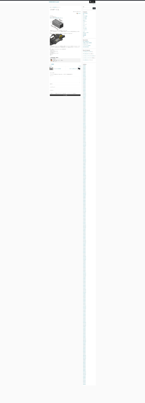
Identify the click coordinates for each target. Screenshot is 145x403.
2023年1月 (84, 124)
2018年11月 (84, 193)
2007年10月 (84, 374)
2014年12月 (84, 256)
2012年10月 (84, 292)
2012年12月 (84, 289)
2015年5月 (84, 249)
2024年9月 (84, 97)
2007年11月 (84, 373)
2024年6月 (84, 101)
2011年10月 (84, 308)
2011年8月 (84, 311)
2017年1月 (84, 223)
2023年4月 (84, 120)
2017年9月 (84, 212)
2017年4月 (84, 219)
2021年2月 (84, 156)
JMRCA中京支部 (85, 13)
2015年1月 (84, 255)
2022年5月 (84, 135)
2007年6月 (84, 380)
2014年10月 (84, 259)
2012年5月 (84, 299)
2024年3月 (84, 105)
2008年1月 (84, 370)
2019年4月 (84, 186)
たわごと (84, 25)
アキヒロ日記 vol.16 (85, 51)
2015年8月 (84, 245)
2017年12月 (84, 208)
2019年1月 (84, 190)
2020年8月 (84, 164)
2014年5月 (84, 266)
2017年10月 (84, 211)
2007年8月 (84, 377)
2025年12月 (84, 76)
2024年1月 (84, 108)
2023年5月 (84, 119)
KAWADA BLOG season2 (54, 1)
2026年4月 (84, 71)
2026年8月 (84, 65)
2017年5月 (84, 218)
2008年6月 (84, 363)
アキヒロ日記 (85, 17)
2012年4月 (84, 300)
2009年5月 (84, 348)
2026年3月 (84, 72)
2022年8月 (84, 131)
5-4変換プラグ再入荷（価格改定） (87, 42)
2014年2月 (84, 270)
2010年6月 (84, 330)
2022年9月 (84, 130)
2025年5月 (84, 86)
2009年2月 (84, 352)
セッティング (85, 24)
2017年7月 (84, 215)
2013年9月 (84, 277)
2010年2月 (84, 336)
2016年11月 (84, 226)
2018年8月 (84, 197)
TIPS (83, 14)
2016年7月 (84, 230)
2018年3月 (84, 204)
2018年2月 (84, 205)
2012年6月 (84, 297)
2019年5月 (84, 185)
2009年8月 (84, 344)
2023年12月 (84, 109)
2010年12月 (84, 322)
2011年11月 (84, 307)
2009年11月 (84, 340)
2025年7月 (84, 83)
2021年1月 (84, 157)
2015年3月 (84, 252)
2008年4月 (84, 366)
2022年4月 (84, 137)
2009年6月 (84, 347)
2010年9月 (84, 326)
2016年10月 (84, 227)
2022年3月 (84, 138)
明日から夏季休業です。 (86, 41)
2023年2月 (84, 123)
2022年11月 (84, 127)
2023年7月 (84, 116)
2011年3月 (84, 318)
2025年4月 (84, 87)
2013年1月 (84, 288)
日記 (83, 36)
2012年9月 (84, 293)
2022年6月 (84, 134)
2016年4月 (84, 234)
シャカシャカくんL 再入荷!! (86, 45)
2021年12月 (84, 142)
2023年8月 (84, 115)
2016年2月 (84, 237)
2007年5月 (84, 381)
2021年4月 (84, 153)
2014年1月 (84, 271)
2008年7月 (84, 362)
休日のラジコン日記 (85, 32)
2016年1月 (84, 238)
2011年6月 (84, 314)
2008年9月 (84, 359)
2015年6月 (84, 248)
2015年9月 (84, 244)
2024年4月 (84, 104)
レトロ (84, 31)
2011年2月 (84, 319)
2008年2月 (84, 369)
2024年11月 (84, 94)
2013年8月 (84, 278)
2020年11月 (84, 160)
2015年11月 (84, 241)
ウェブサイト (51, 90)
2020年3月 (84, 171)
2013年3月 (84, 285)
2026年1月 (84, 75)
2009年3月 (84, 351)
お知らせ (84, 20)
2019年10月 (84, 178)
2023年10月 (84, 112)
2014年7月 (84, 263)
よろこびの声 (85, 28)
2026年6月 (84, 68)
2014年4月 (84, 267)
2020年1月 (84, 174)
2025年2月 (84, 90)
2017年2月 (84, 222)
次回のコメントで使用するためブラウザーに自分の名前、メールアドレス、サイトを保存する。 (64, 93)
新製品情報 (84, 35)
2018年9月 (84, 196)
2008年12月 (84, 355)
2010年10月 (84, 325)
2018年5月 (84, 201)
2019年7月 (84, 182)
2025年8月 (84, 82)
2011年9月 (84, 310)
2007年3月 (84, 384)
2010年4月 (84, 333)
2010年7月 (84, 329)
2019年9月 (84, 179)
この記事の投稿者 (52, 57)
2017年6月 (84, 216)
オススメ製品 (85, 18)
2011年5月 (84, 315)
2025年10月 (84, 79)
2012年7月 (84, 296)
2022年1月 (84, 141)
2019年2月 (84, 189)
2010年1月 (84, 337)
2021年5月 (84, 152)
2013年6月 (84, 281)
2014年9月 (84, 260)
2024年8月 (84, 98)
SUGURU (79, 13)
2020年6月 (84, 167)
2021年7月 (84, 149)
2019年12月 (84, 175)
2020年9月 (84, 163)
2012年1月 (84, 304)
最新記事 (57, 57)
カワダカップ (85, 21)
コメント (51, 75)
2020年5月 (84, 168)
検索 (83, 6)
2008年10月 (84, 358)
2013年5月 (84, 282)
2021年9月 (84, 146)
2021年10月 (84, 145)
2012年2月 (84, 303)
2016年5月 (84, 233)
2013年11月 (84, 274)
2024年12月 (84, 93)
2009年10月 (84, 341)
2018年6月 (84, 200)
